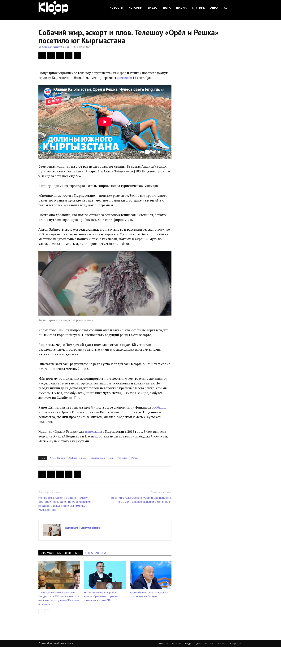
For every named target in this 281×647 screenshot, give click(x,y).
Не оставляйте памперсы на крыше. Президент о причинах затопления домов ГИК (102, 596)
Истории (135, 7)
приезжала (93, 431)
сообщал (158, 407)
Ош (112, 457)
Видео (152, 7)
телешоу (122, 457)
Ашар (214, 7)
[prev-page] (40, 611)
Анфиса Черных (77, 457)
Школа (181, 7)
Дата (167, 7)
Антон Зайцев (57, 457)
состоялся (124, 77)
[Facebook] (42, 55)
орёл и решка (98, 457)
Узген (135, 457)
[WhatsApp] (77, 55)
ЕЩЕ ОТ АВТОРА (95, 552)
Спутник (198, 7)
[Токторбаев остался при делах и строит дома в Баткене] (150, 575)
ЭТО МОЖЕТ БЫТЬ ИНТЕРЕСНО (60, 552)
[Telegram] (68, 55)
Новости (116, 7)
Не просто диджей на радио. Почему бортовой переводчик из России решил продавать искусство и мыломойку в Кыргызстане (64, 504)
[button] (238, 8)
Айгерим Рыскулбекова (55, 46)
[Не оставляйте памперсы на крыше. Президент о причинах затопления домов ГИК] (105, 575)
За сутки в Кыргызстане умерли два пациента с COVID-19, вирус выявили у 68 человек (140, 499)
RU (225, 7)
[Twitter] (51, 55)
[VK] (60, 55)
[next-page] (47, 611)
